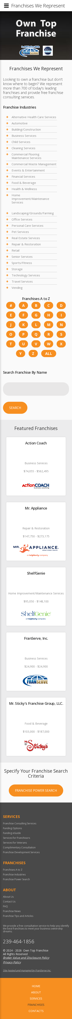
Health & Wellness (24, 189)
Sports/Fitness (22, 263)
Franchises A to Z (12, 869)
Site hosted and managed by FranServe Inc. (27, 970)
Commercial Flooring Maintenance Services (26, 156)
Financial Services (23, 176)
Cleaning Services (23, 148)
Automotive (20, 123)
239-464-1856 (18, 941)
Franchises (36, 1005)
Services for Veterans (15, 842)
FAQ (5, 906)
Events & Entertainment (28, 170)
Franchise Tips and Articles (18, 916)
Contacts (36, 1011)
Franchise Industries (14, 874)
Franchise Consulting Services (19, 823)
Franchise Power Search (36, 790)
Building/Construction (26, 129)
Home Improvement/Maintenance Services (30, 198)
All (48, 353)
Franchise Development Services (21, 852)
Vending (17, 288)
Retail (15, 250)
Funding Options (12, 828)
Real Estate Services (26, 238)
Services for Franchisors (16, 838)
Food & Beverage (24, 183)
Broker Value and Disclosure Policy (26, 958)
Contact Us (9, 901)
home (36, 986)
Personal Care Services (27, 226)
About (36, 992)
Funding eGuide (12, 833)
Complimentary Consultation (19, 847)
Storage (17, 269)
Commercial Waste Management (34, 164)
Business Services (24, 136)
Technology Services (26, 275)
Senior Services (22, 257)
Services (36, 998)
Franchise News (12, 911)
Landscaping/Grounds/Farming (33, 213)
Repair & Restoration (26, 244)
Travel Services (22, 281)
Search (15, 408)
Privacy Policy (12, 962)
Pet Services (20, 232)
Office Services (22, 219)
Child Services (21, 142)
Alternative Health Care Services (34, 117)
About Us (8, 896)
